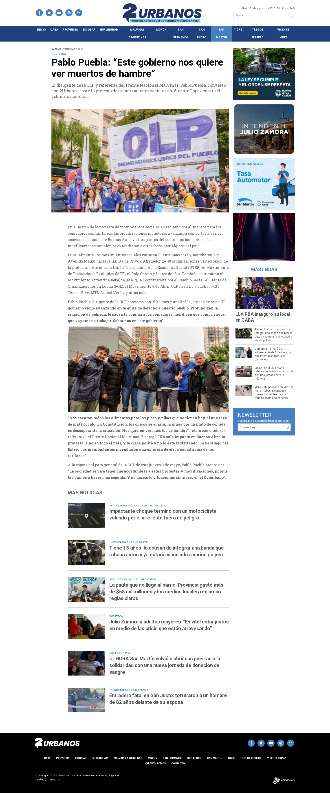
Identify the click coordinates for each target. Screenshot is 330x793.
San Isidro (201, 33)
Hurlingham (109, 29)
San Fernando (180, 33)
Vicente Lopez (283, 33)
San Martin (221, 33)
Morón (161, 29)
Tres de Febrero (257, 33)
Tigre (238, 29)
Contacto (178, 763)
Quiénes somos (155, 763)
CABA (54, 29)
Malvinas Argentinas (137, 33)
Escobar (88, 29)
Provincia (70, 29)
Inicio (41, 29)
